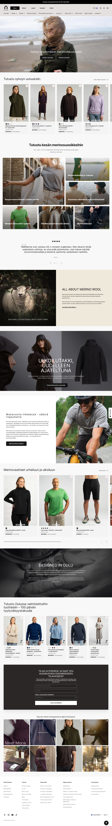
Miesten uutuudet (64, 57)
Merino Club (78, 13)
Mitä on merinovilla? (45, 786)
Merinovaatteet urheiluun (16, 443)
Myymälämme (7, 788)
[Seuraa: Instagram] (9, 815)
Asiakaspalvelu (95, 786)
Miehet (24, 8)
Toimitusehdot (67, 788)
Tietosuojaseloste (68, 797)
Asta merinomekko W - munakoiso (42, 126)
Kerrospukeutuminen (46, 799)
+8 (49, 528)
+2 (35, 647)
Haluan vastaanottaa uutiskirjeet (44, 694)
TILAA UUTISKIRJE (56, 703)
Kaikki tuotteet (88, 13)
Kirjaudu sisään (26, 786)
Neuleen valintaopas (46, 788)
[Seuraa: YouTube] (12, 815)
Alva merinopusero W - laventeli (94, 126)
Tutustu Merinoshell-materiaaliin (56, 385)
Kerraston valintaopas (46, 791)
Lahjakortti (98, 13)
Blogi (23, 797)
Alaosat (21, 13)
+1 (41, 123)
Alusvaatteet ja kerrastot (45, 13)
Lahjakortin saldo (26, 802)
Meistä (5, 786)
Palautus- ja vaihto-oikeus (70, 791)
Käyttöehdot (66, 786)
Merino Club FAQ (26, 794)
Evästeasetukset (67, 807)
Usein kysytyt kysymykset (98, 791)
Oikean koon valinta (45, 802)
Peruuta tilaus (95, 794)
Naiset (15, 8)
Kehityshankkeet (8, 794)
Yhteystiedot (25, 808)
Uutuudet (6, 13)
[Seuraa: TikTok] (16, 815)
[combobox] (55, 697)
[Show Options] (75, 697)
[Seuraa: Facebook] (5, 815)
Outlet (51, 8)
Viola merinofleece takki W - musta (15, 530)
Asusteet (58, 13)
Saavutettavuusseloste (69, 804)
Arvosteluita (25, 799)
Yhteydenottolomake (97, 788)
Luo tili (24, 788)
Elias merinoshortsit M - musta (85, 530)
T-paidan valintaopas (46, 794)
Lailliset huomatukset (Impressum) (72, 794)
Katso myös (68, 13)
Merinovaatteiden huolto (47, 797)
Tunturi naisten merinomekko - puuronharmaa (95, 651)
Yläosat (13, 13)
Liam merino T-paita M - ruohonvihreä (51, 530)
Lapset (33, 8)
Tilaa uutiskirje (26, 805)
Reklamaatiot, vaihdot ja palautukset (69, 800)
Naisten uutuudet (48, 57)
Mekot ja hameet (31, 13)
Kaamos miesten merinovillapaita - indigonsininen (74, 651)
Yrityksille (6, 797)
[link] (16, 732)
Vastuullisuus (7, 791)
